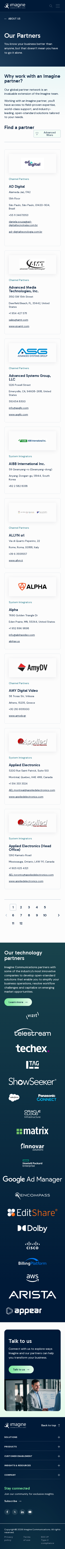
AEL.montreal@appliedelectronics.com (32, 790)
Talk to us (19, 1369)
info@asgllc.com (19, 408)
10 (45, 915)
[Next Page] (59, 915)
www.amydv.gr (17, 715)
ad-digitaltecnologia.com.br (25, 231)
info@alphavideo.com (22, 634)
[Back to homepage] (14, 6)
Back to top (48, 1425)
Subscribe (10, 1500)
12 (21, 923)
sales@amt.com (18, 319)
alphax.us (14, 641)
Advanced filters (50, 134)
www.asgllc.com (18, 414)
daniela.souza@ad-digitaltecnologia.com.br (23, 223)
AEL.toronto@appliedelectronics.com (31, 874)
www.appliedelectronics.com (26, 796)
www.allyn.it (16, 560)
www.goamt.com (19, 326)
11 (13, 923)
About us (14, 18)
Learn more (16, 1002)
